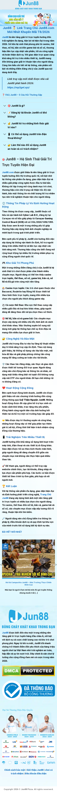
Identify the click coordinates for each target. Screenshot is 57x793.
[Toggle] (4, 106)
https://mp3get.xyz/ (18, 87)
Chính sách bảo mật (14, 770)
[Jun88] (28, 5)
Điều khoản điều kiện (35, 773)
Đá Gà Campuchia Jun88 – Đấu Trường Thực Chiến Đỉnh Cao (28, 583)
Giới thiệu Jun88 (35, 770)
